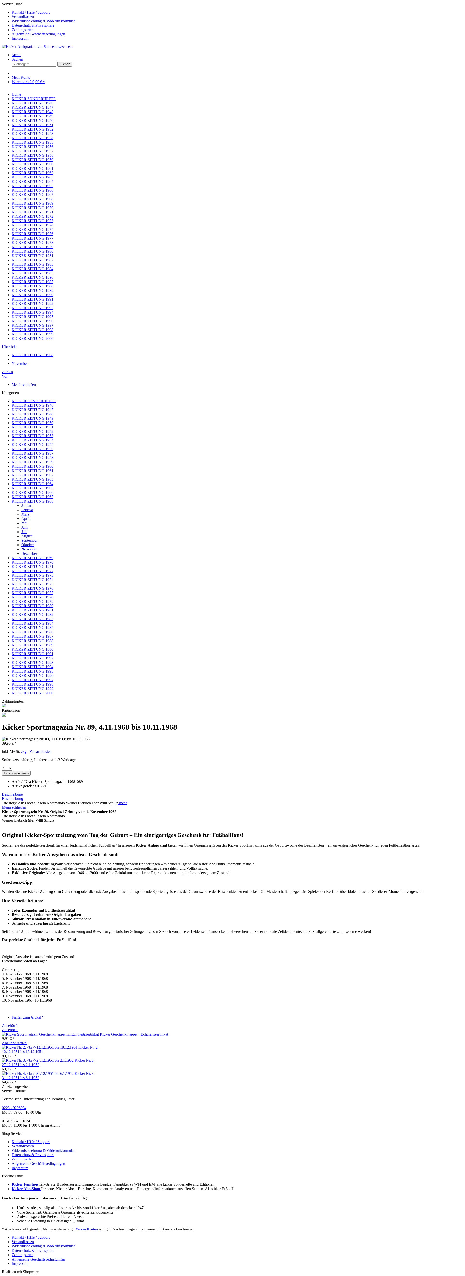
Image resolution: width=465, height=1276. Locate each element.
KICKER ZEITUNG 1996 (32, 675)
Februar (27, 510)
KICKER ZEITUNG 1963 (32, 479)
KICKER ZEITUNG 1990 (32, 649)
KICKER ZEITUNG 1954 (32, 440)
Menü (16, 55)
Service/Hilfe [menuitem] (38, 21)
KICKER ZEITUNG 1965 (32, 488)
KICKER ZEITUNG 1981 (32, 610)
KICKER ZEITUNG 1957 (32, 453)
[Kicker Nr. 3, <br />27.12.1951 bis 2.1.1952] (38, 1060)
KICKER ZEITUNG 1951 (32, 427)
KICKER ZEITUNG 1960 (32, 466)
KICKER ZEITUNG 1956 (32, 449)
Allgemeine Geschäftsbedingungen (38, 34)
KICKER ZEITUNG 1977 (32, 593)
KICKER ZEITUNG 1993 (32, 662)
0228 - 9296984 (14, 1108)
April (25, 519)
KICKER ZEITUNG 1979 (32, 601)
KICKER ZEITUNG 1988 (32, 641)
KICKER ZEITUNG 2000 (32, 693)
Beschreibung (12, 794)
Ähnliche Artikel (14, 1043)
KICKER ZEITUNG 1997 (32, 680)
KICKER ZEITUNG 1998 (32, 684)
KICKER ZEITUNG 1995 (32, 671)
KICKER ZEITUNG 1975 (32, 584)
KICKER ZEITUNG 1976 (32, 588)
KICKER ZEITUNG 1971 (32, 567)
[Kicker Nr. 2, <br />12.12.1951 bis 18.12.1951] (40, 1047)
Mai (24, 523)
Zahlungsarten (22, 30)
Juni (24, 527)
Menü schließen (24, 384)
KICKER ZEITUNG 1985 (32, 628)
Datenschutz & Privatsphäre (33, 25)
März (25, 514)
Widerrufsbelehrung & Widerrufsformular (43, 21)
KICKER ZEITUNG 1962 (32, 475)
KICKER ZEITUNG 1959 (32, 462)
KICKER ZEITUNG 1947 (32, 410)
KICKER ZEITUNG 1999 (32, 689)
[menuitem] (237, 12)
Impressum (20, 38)
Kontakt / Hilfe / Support (31, 12)
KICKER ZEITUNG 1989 (32, 645)
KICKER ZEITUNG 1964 (32, 484)
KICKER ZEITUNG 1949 (32, 418)
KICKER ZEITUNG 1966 (32, 492)
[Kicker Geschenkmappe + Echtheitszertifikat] (51, 1034)
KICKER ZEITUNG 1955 (32, 444)
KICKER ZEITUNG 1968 (32, 501)
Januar (26, 505)
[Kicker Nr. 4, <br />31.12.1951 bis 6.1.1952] (38, 1073)
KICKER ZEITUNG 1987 (32, 636)
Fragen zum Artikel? (27, 1017)
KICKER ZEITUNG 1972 (32, 571)
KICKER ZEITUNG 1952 (32, 431)
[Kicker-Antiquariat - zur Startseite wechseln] (37, 47)
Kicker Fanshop (25, 1184)
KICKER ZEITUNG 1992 (32, 658)
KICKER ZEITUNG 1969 (32, 558)
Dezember (29, 553)
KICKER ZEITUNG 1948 (32, 414)
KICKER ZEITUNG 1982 (32, 614)
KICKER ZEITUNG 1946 (32, 405)
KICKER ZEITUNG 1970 (32, 562)
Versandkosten (23, 17)
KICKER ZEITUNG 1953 (32, 436)
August (26, 536)
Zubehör (10, 1025)
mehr (122, 803)
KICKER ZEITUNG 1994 (32, 667)
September (29, 540)
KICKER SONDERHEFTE (34, 401)
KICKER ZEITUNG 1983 (32, 619)
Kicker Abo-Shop (26, 1189)
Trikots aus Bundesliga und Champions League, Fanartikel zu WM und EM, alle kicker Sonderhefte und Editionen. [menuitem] (113, 1184)
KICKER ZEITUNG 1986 (32, 632)
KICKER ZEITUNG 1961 (32, 471)
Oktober (27, 545)
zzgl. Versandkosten (36, 752)
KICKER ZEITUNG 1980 (32, 606)
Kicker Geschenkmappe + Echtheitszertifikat (134, 1034)
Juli (24, 532)
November (29, 549)
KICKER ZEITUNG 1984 (32, 623)
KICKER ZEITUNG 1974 (32, 580)
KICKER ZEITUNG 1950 (32, 423)
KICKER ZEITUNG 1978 (32, 597)
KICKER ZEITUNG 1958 (32, 458)
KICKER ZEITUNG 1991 (32, 654)
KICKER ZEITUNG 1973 (32, 575)
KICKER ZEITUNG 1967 (32, 497)
